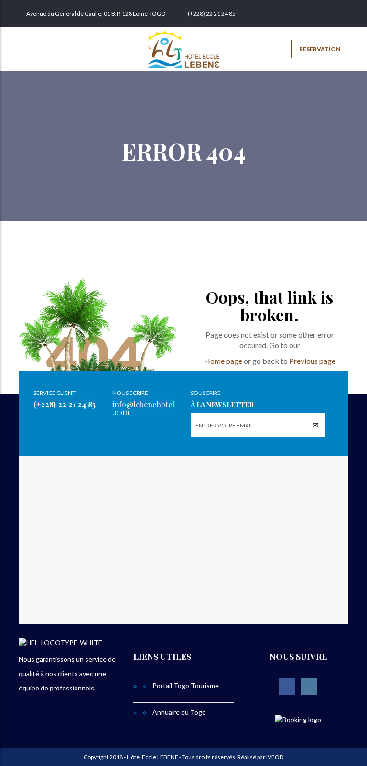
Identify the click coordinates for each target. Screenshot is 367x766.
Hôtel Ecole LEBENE (152, 757)
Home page (223, 360)
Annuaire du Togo (179, 712)
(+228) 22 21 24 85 (212, 13)
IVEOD (274, 757)
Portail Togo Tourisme (185, 685)
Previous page (312, 360)
